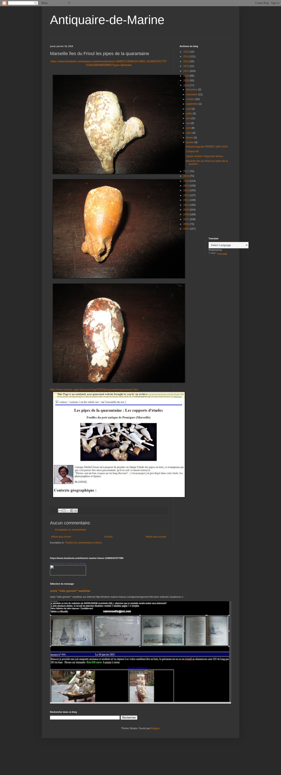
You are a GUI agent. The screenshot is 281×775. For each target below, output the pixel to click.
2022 (186, 66)
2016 (186, 176)
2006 (186, 224)
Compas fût (192, 151)
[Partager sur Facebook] (72, 511)
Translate (222, 253)
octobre (190, 99)
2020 (186, 75)
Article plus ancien (156, 536)
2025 (186, 51)
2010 (186, 205)
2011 (186, 200)
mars (189, 132)
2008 (186, 214)
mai (188, 123)
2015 (186, 181)
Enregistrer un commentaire (70, 529)
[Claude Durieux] (68, 574)
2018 (186, 85)
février (190, 137)
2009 (186, 209)
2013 (186, 190)
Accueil (108, 536)
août (189, 108)
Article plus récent (61, 536)
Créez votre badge (76, 563)
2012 (186, 195)
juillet (189, 113)
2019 (186, 80)
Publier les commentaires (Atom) (83, 542)
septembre (192, 103)
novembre (192, 94)
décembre (192, 89)
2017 (186, 171)
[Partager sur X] (68, 511)
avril (189, 128)
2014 (186, 185)
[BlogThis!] (64, 511)
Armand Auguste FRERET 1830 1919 (207, 146)
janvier (190, 142)
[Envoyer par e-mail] (60, 511)
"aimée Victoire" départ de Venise (204, 156)
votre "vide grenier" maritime (70, 590)
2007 (186, 219)
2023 (186, 61)
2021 (186, 71)
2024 (186, 56)
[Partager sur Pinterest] (76, 511)
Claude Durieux (57, 563)
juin (188, 118)
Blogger (155, 728)
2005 (186, 228)
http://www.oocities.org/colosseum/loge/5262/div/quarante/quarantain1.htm (94, 389)
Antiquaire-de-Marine (107, 20)
